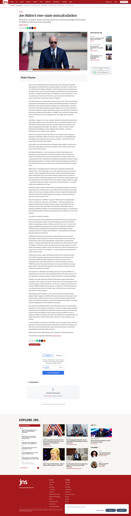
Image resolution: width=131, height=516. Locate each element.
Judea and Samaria (52, 5)
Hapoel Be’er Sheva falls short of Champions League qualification (29, 443)
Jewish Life (47, 2)
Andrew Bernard (69, 468)
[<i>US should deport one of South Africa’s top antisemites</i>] (109, 57)
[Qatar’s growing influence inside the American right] (101, 432)
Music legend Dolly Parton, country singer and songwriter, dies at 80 (53, 464)
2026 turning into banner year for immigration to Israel (29, 448)
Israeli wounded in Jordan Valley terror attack (97, 38)
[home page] (5, 2)
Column (100, 461)
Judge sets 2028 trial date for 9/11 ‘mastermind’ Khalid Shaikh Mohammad (29, 431)
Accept (110, 510)
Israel (11, 2)
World (22, 2)
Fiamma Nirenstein (94, 50)
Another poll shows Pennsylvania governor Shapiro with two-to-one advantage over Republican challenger (53, 442)
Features (64, 2)
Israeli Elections (27, 5)
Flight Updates (44, 5)
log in (49, 396)
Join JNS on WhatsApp (102, 72)
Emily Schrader (94, 443)
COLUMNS (94, 447)
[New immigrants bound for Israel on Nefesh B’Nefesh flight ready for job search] (77, 430)
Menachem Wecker (77, 468)
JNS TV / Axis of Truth (95, 438)
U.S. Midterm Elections (35, 5)
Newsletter (108, 2)
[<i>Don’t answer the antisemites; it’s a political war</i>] (109, 47)
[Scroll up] (36, 468)
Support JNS (124, 2)
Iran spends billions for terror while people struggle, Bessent (30, 453)
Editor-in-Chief (70, 5)
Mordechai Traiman (103, 455)
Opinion (35, 2)
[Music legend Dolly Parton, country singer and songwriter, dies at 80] (54, 454)
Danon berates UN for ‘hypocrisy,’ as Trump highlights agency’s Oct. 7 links (30, 458)
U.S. (17, 2)
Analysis (28, 2)
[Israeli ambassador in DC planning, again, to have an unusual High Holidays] (77, 454)
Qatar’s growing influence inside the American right (100, 441)
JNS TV (41, 2)
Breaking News (26, 425)
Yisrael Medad (102, 466)
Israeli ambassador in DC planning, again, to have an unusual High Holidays (77, 465)
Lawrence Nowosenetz (95, 60)
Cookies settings (100, 510)
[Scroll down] (38, 468)
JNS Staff (92, 41)
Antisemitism (56, 2)
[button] (25, 28)
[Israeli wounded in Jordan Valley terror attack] (109, 39)
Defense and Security (34, 344)
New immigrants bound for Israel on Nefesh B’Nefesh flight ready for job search (77, 441)
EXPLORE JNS (29, 420)
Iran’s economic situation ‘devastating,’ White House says (29, 463)
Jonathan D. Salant (47, 446)
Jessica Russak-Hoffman (71, 444)
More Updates (23, 468)
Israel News (92, 36)
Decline (121, 510)
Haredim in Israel (60, 5)
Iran (66, 5)
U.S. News (45, 438)
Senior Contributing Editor (95, 44)
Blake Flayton (23, 25)
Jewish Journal (56, 336)
